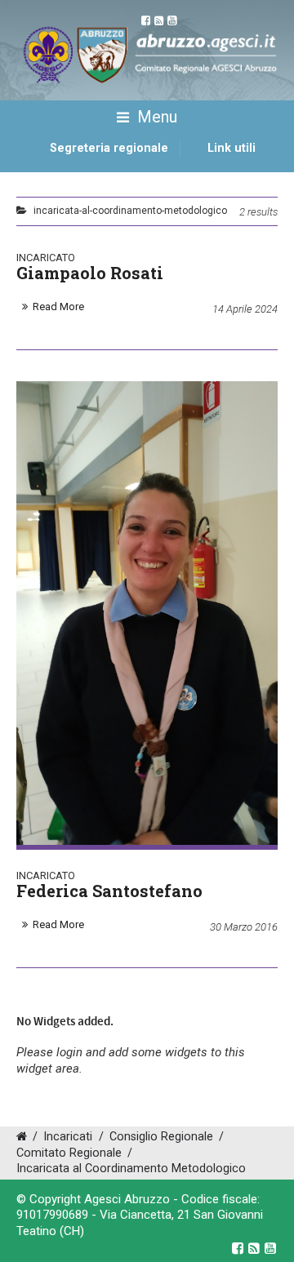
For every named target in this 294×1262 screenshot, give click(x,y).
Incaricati (67, 1137)
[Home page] (35, 166)
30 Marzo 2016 (244, 927)
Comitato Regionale (69, 1153)
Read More (58, 306)
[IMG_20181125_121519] (147, 613)
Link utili (231, 148)
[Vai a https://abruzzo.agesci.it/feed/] (254, 1248)
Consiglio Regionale (161, 1137)
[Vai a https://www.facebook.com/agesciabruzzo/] (237, 1248)
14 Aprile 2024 (245, 309)
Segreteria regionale (109, 148)
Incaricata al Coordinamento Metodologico (131, 1168)
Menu (155, 117)
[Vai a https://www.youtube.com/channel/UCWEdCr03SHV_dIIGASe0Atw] (270, 1248)
